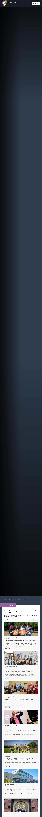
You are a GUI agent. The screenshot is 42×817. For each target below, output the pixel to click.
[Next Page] (32, 620)
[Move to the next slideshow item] (39, 530)
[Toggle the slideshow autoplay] (39, 536)
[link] (30, 620)
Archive (36, 620)
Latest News (21, 599)
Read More (7, 648)
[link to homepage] (10, 3)
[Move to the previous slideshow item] (39, 533)
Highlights (12, 599)
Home (5, 599)
